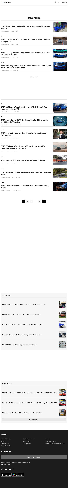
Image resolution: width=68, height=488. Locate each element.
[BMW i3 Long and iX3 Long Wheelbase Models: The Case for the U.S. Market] (60, 53)
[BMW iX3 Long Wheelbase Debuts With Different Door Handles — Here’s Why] (60, 108)
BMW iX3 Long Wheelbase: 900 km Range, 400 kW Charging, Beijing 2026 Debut (23, 147)
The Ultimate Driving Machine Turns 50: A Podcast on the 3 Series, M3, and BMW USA (29, 403)
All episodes (33, 419)
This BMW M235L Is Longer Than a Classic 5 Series (23, 160)
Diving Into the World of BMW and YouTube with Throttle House (22, 413)
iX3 (1, 36)
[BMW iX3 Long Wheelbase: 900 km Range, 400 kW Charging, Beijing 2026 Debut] (60, 147)
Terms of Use (27, 441)
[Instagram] (14, 470)
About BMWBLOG (6, 439)
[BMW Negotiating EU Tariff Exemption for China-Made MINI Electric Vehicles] (60, 121)
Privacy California (5, 446)
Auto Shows (3, 62)
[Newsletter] (58, 2)
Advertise (3, 441)
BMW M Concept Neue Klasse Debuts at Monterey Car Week (21, 315)
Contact (47, 439)
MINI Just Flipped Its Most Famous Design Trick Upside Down (21, 335)
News (2, 23)
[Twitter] (6, 470)
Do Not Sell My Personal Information (55, 443)
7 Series (2, 182)
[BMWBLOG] (34, 464)
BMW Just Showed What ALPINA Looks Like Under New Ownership (23, 305)
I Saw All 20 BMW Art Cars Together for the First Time (19, 345)
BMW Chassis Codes (28, 439)
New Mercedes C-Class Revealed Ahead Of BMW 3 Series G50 (22, 325)
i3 (1, 49)
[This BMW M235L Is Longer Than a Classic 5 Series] (60, 160)
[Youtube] (10, 470)
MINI (2, 116)
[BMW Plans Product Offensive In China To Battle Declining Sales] (60, 173)
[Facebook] (2, 470)
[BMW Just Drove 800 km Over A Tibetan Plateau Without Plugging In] (60, 40)
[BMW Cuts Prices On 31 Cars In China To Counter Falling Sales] (60, 186)
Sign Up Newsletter (50, 441)
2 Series (2, 157)
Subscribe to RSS (5, 443)
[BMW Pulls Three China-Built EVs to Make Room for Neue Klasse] (60, 27)
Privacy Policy (27, 443)
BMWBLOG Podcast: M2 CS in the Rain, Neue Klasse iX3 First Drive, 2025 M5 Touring (29, 393)
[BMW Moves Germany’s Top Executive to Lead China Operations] (60, 134)
